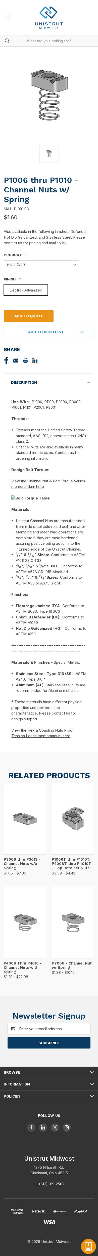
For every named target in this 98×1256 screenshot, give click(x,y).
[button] (49, 382)
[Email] (15, 360)
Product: (13, 255)
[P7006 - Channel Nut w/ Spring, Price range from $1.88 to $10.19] (73, 922)
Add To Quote (28, 316)
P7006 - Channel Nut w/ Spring (72, 965)
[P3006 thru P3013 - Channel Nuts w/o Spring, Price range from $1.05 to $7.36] (25, 819)
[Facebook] (6, 360)
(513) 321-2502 (51, 1184)
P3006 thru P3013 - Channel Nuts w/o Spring (22, 863)
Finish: (11, 279)
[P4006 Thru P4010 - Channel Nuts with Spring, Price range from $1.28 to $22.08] (25, 922)
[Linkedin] (34, 360)
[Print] (25, 360)
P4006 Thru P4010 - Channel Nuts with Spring (23, 967)
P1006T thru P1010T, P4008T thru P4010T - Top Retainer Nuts (71, 863)
